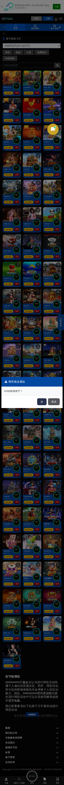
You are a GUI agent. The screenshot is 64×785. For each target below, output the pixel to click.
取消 (54, 401)
